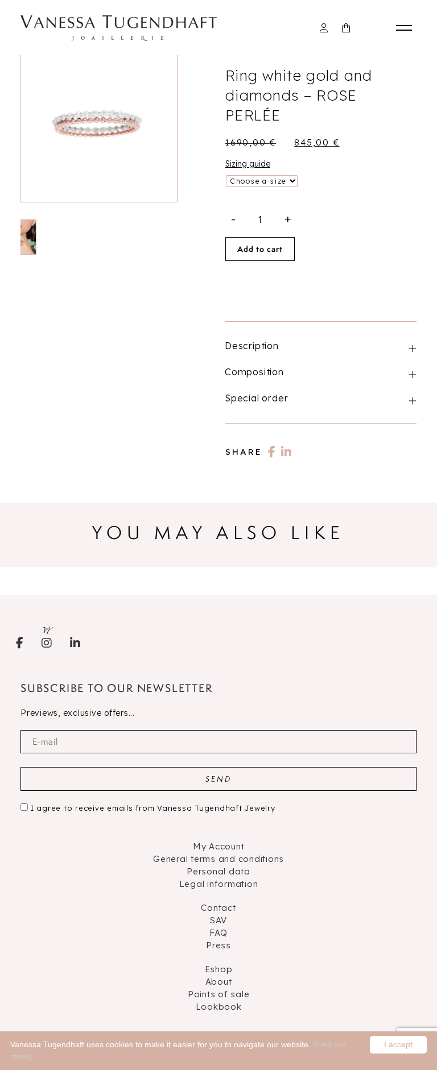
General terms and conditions (218, 858)
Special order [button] (256, 398)
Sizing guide (247, 164)
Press (218, 945)
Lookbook (219, 1006)
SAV (218, 920)
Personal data (218, 871)
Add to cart (260, 248)
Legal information (218, 883)
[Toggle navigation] (406, 27)
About (218, 981)
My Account (219, 846)
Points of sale (219, 994)
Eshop (219, 969)
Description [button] (252, 345)
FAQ (218, 932)
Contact (218, 907)
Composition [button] (254, 372)
